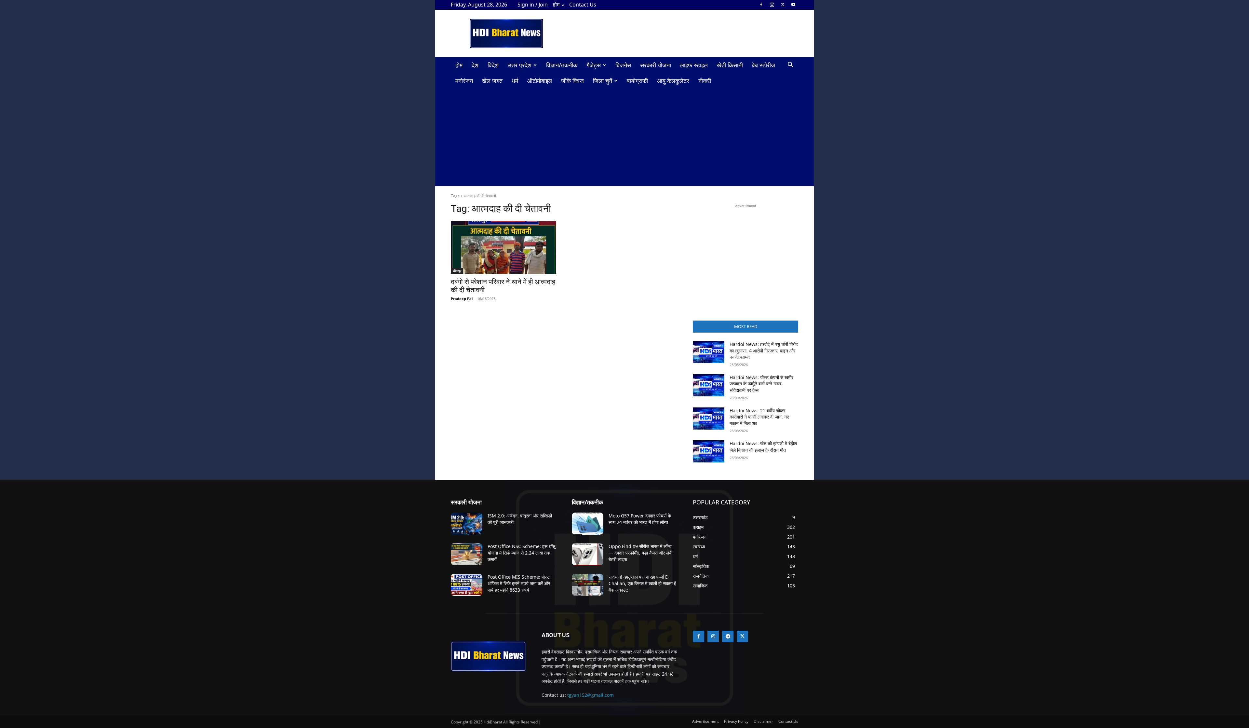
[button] (790, 65)
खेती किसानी (730, 65)
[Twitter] (782, 4)
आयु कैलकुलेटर (673, 81)
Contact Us (582, 4)
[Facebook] (761, 4)
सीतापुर (457, 270)
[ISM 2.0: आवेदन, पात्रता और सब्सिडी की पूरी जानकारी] (466, 524)
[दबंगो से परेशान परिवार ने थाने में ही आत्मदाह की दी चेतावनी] (503, 247)
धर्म (515, 81)
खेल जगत (492, 81)
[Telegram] (727, 636)
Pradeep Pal (462, 298)
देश (475, 65)
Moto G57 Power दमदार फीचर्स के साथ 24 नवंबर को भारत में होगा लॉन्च (640, 519)
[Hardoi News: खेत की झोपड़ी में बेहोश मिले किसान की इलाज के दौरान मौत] (708, 451)
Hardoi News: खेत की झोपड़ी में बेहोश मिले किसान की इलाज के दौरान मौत (763, 446)
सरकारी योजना (655, 65)
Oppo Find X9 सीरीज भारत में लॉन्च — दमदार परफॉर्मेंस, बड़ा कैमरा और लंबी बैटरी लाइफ (640, 552)
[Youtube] (793, 4)
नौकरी (704, 81)
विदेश (493, 65)
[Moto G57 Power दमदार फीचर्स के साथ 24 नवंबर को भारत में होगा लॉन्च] (587, 524)
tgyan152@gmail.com (590, 695)
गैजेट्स (593, 65)
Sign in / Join (532, 4)
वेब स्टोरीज (763, 65)
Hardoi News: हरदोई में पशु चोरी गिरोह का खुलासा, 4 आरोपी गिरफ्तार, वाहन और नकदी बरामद (764, 350)
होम (556, 4)
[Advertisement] (679, 33)
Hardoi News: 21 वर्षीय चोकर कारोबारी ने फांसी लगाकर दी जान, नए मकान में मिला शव (759, 416)
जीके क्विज (572, 81)
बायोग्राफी (637, 81)
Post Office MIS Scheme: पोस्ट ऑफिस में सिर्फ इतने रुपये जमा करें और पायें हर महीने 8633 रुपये (519, 583)
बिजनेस (623, 65)
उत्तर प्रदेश (519, 65)
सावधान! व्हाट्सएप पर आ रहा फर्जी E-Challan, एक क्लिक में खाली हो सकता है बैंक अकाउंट (642, 583)
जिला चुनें (602, 81)
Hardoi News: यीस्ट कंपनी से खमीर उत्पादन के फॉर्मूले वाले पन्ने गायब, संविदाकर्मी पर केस (761, 383)
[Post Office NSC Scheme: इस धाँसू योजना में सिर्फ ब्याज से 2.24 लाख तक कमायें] (466, 554)
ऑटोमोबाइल (539, 81)
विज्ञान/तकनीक (561, 65)
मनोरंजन (464, 81)
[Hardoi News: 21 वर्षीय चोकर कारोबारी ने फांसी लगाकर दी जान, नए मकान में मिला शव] (708, 418)
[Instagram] (772, 4)
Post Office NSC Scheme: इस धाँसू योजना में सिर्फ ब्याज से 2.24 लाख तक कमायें (521, 552)
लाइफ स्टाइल (694, 65)
